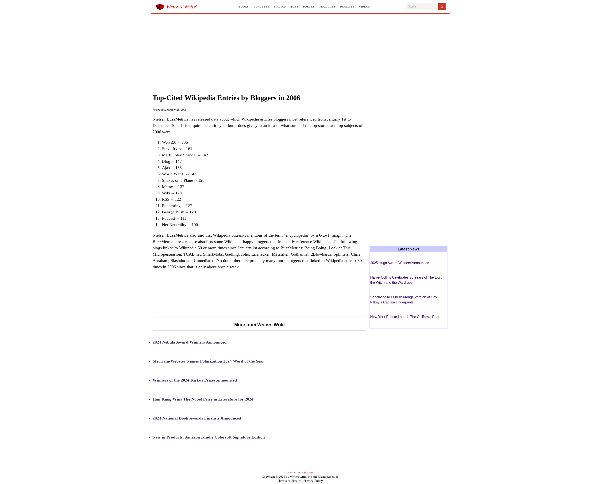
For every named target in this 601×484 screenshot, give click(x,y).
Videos (364, 6)
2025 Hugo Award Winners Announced (399, 263)
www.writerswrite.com (300, 472)
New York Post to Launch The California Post (404, 317)
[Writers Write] (179, 6)
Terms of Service (289, 481)
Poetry (309, 6)
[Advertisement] (300, 49)
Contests (261, 6)
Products (327, 6)
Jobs (294, 6)
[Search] (442, 6)
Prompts (347, 6)
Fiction (280, 6)
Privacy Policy (313, 481)
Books (244, 6)
